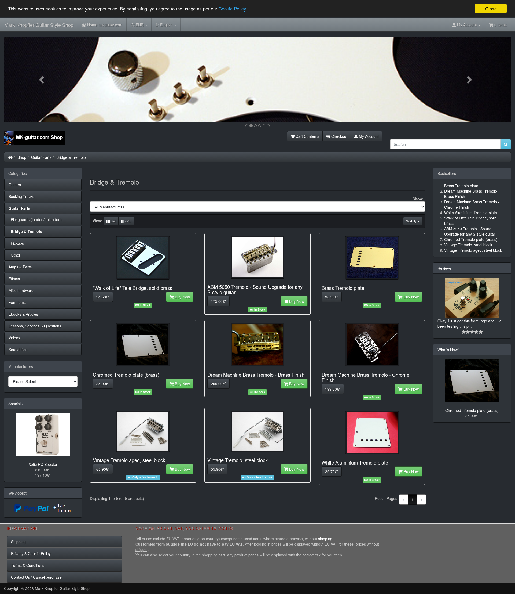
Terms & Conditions (27, 565)
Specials (15, 403)
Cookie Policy (232, 8)
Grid (127, 221)
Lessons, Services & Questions (35, 326)
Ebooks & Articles (23, 314)
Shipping (18, 541)
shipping (325, 538)
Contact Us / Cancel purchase (36, 577)
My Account (368, 136)
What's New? (448, 349)
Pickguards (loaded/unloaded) (35, 219)
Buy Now (182, 297)
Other (14, 255)
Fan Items (17, 302)
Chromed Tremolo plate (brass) (472, 410)
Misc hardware (21, 290)
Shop (21, 157)
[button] (42, 79)
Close (491, 8)
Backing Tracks (21, 196)
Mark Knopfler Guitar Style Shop (38, 24)
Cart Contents (307, 136)
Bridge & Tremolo (71, 157)
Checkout (338, 136)
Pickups (16, 243)
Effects (14, 278)
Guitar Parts (41, 157)
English (165, 24)
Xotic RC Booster (42, 464)
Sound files (18, 349)
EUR (138, 24)
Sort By (411, 221)
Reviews (444, 268)
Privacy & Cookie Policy (31, 553)
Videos (14, 337)
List (113, 221)
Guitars (15, 184)
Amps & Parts (20, 266)
